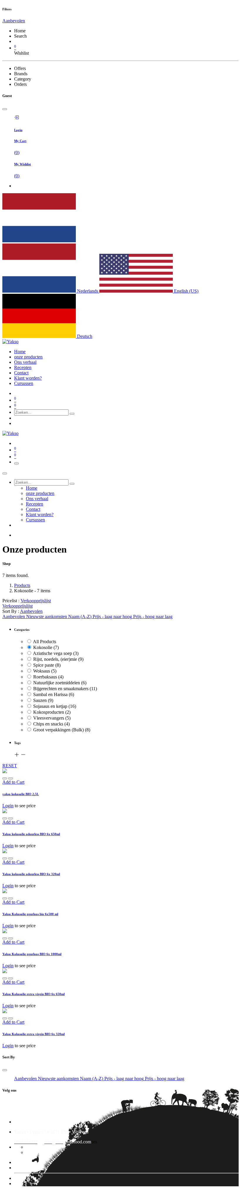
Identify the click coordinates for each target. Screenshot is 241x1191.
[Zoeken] (72, 414)
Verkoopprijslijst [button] (36, 600)
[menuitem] (20, 351)
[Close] (4, 109)
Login (8, 805)
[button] (13, 20)
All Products (44, 641)
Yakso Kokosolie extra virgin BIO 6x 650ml (33, 994)
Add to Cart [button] (13, 782)
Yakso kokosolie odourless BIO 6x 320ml (31, 874)
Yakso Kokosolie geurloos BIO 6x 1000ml (31, 954)
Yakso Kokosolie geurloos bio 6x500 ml (30, 914)
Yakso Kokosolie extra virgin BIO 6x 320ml (33, 1034)
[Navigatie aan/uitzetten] (16, 463)
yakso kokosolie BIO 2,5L (20, 794)
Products (22, 585)
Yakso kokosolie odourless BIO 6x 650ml (31, 834)
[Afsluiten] (4, 473)
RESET (9, 765)
